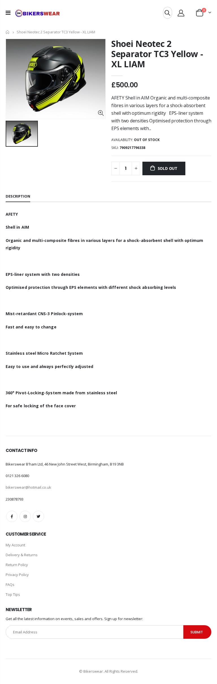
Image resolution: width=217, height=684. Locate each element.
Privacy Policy (17, 574)
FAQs (10, 584)
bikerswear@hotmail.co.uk (28, 487)
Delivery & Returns (22, 554)
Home (8, 32)
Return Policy (17, 564)
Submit (196, 632)
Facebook (12, 516)
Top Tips (13, 594)
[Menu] (8, 12)
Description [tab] (18, 196)
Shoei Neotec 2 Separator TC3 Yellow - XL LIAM (157, 54)
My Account (15, 544)
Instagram (25, 516)
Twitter (38, 516)
